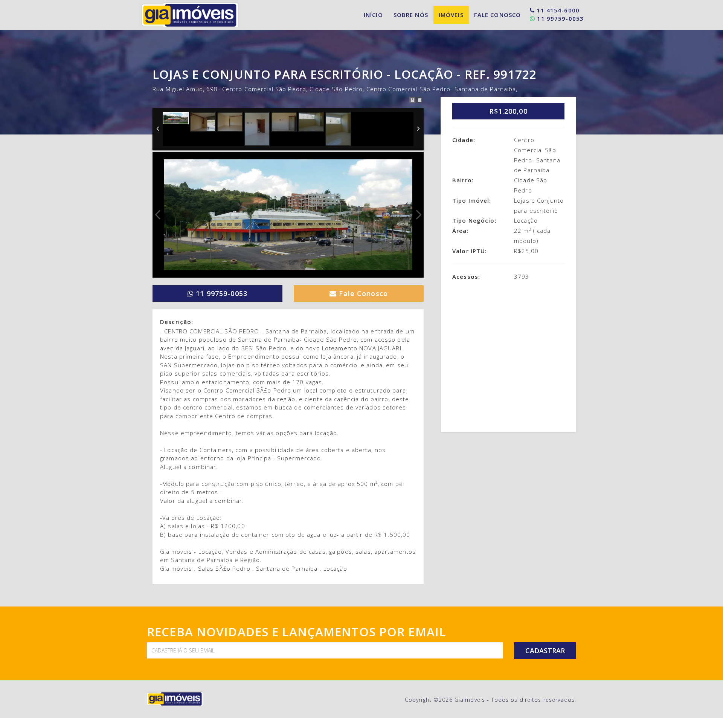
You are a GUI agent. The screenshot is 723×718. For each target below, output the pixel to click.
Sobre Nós (411, 14)
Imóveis (451, 14)
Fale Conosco (497, 14)
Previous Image (158, 215)
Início (373, 14)
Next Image (418, 215)
